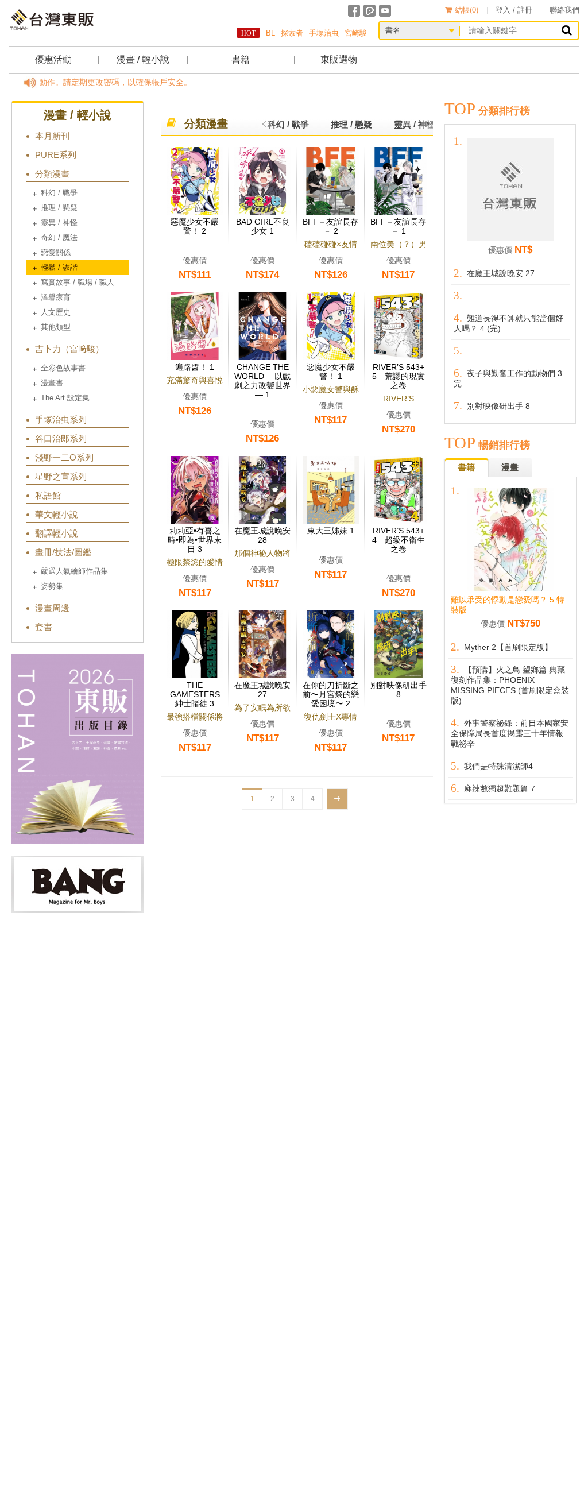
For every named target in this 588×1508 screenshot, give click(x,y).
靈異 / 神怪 (59, 222)
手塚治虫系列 (61, 419)
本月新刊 (52, 136)
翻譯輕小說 (56, 533)
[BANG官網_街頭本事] (77, 884)
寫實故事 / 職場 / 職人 (77, 282)
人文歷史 (56, 312)
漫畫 (510, 467)
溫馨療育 (56, 297)
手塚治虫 (324, 33)
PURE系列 (55, 155)
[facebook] (354, 10)
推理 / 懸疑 (59, 207)
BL (270, 33)
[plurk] (369, 10)
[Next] (337, 799)
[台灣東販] (52, 20)
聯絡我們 (564, 10)
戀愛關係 (56, 252)
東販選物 (338, 59)
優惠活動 (53, 59)
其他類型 (56, 327)
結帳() (466, 10)
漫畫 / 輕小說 (143, 59)
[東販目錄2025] (77, 749)
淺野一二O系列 (64, 457)
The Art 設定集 (65, 397)
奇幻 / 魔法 (59, 237)
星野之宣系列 (61, 476)
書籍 (240, 59)
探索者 (292, 33)
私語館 (48, 495)
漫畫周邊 (52, 608)
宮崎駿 (356, 33)
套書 (43, 627)
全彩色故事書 (63, 368)
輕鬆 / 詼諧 (59, 267)
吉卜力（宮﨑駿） (69, 349)
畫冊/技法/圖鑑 (63, 552)
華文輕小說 (56, 514)
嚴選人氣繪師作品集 (74, 571)
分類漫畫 (52, 174)
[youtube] (385, 10)
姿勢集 (52, 586)
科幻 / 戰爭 (59, 192)
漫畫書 (52, 382)
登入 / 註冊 (514, 10)
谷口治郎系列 (61, 438)
